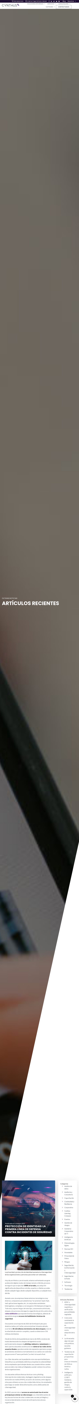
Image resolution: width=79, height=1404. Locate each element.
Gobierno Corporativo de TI (68, 1231)
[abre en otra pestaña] (51, 1)
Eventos (67, 1219)
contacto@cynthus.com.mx (37, 1)
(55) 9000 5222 (18, 1)
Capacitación (63, 4)
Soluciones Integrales (35, 4)
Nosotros (71, 1)
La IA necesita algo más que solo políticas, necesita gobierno (69, 1343)
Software (49, 7)
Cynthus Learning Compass (67, 1213)
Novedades (68, 1252)
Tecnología (68, 1285)
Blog (64, 1)
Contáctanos (63, 7)
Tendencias (68, 1289)
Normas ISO (68, 1249)
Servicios (50, 4)
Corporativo (68, 1207)
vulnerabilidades (11, 1313)
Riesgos (67, 1262)
